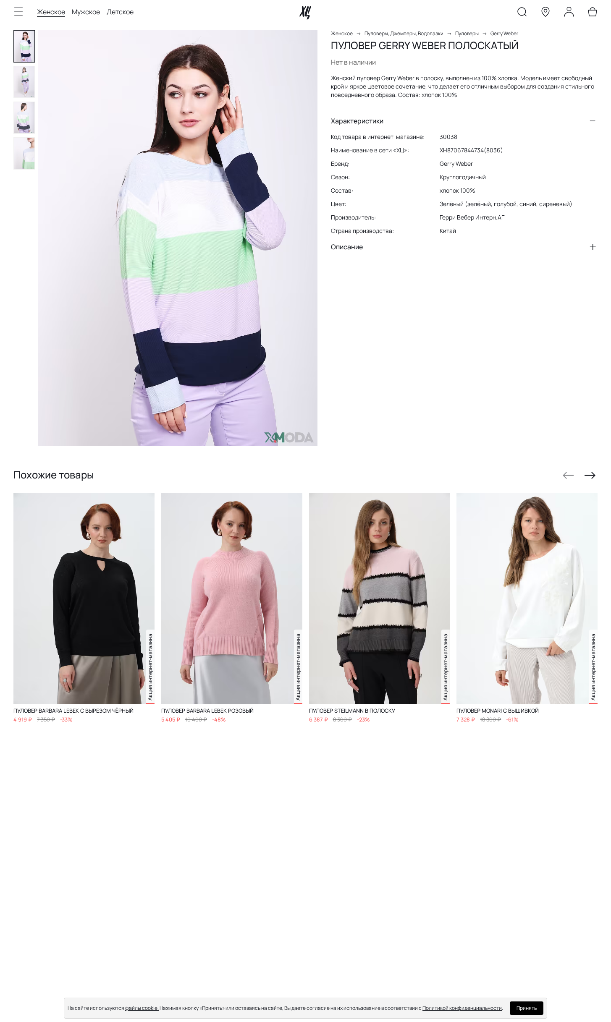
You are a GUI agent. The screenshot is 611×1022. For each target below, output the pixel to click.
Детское (120, 11)
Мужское (86, 11)
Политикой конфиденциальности (462, 1008)
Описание (347, 246)
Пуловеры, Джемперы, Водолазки (404, 33)
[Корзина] (592, 13)
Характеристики (357, 120)
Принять (527, 1008)
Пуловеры (467, 33)
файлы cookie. (142, 1008)
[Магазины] (545, 13)
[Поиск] (522, 13)
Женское (51, 11)
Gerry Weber (504, 33)
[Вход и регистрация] (569, 13)
